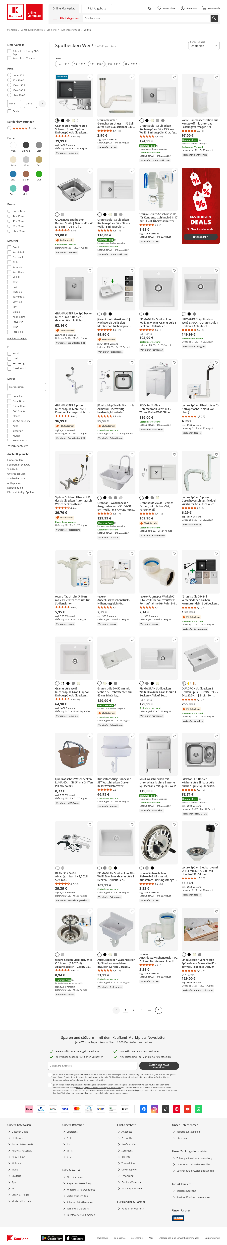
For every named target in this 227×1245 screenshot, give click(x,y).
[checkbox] (25, 52)
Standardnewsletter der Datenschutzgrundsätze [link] (84, 1077)
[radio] (25, 75)
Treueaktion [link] (128, 1163)
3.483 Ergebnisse (105, 46)
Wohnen (16, 1163)
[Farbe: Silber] (62, 214)
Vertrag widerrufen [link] (77, 1196)
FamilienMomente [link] (131, 1182)
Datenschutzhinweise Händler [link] (193, 1164)
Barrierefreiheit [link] (212, 1237)
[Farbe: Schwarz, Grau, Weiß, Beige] (57, 120)
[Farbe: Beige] (73, 120)
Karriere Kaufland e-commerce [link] (193, 1197)
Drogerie (16, 1175)
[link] (96, 8)
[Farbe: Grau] (68, 120)
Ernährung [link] (127, 1175)
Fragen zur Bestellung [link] (79, 1183)
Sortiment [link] (126, 1150)
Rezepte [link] (125, 1157)
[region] (28, 244)
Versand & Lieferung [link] (78, 1208)
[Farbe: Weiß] (78, 120)
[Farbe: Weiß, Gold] (189, 683)
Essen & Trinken (21, 1194)
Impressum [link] (102, 1237)
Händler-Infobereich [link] (132, 1208)
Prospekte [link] (126, 1138)
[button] (63, 64)
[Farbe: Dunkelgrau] (157, 120)
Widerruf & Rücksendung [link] (81, 1189)
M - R (69, 1150)
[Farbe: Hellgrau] (121, 498)
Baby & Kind (18, 1157)
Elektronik (17, 1138)
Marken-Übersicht (22, 1201)
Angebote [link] (126, 1131)
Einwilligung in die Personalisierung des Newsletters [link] (98, 1087)
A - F (69, 1138)
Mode (15, 1169)
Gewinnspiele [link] (129, 1169)
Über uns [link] (181, 1138)
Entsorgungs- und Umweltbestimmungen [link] (179, 1237)
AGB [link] (151, 1237)
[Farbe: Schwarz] (62, 120)
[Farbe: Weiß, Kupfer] (194, 683)
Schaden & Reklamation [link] (80, 1202)
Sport (15, 1182)
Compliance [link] (119, 1237)
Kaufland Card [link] (129, 1144)
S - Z (69, 1157)
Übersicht (72, 1131)
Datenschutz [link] (137, 1237)
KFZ (14, 1188)
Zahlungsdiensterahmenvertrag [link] (194, 1158)
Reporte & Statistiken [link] (188, 1131)
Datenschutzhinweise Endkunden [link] (195, 1170)
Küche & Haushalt (22, 1150)
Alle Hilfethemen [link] (76, 1177)
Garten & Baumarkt (22, 1144)
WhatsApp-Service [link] (131, 1188)
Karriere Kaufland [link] (186, 1190)
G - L (69, 1144)
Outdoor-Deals (20, 1131)
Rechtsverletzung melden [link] (81, 1214)
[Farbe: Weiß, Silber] (184, 683)
